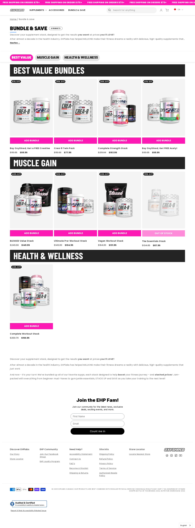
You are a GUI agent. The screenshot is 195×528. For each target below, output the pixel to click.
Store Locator (16, 459)
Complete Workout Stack (24, 334)
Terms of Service (107, 468)
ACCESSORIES (56, 10)
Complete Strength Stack (113, 148)
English (183, 525)
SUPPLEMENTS (36, 10)
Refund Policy (106, 459)
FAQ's (72, 463)
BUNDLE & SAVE (76, 10)
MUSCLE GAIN (48, 57)
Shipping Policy (106, 454)
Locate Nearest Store (139, 454)
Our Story (14, 454)
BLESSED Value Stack (22, 241)
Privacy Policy (106, 463)
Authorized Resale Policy (108, 474)
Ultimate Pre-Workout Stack (70, 241)
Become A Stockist (79, 468)
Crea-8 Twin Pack (64, 148)
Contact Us (75, 459)
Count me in (97, 431)
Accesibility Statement (81, 454)
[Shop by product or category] (109, 10)
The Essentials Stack (154, 241)
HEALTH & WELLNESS (81, 57)
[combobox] (185, 525)
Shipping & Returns (79, 473)
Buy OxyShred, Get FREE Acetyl (159, 148)
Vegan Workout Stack (110, 241)
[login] (161, 10)
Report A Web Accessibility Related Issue (28, 510)
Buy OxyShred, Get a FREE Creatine (30, 148)
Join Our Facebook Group (49, 455)
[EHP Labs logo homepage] (17, 10)
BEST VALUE (21, 57)
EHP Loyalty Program (50, 461)
